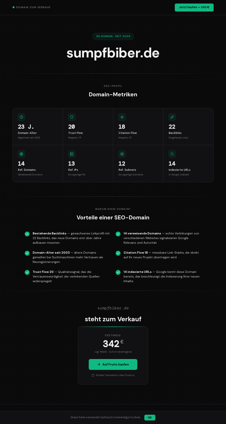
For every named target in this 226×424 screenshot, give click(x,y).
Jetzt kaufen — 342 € (194, 7)
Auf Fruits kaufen (115, 364)
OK (150, 417)
